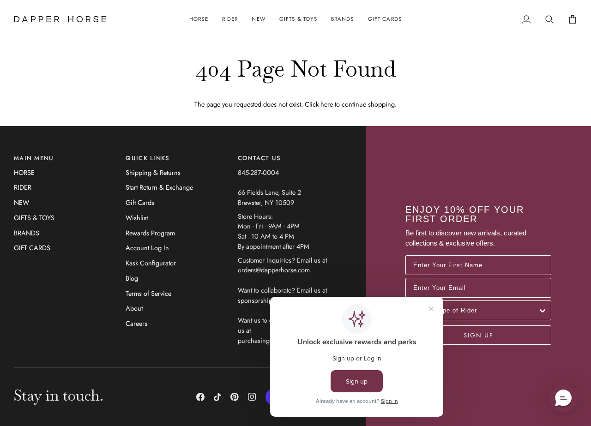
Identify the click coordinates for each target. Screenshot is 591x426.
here (326, 104)
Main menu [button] (34, 158)
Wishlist (137, 217)
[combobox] (475, 310)
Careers (136, 323)
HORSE (24, 172)
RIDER (22, 187)
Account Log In (147, 247)
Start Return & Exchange (159, 187)
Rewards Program (150, 233)
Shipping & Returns (153, 172)
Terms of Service (148, 293)
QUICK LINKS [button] (147, 158)
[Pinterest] (234, 397)
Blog (132, 278)
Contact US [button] (259, 158)
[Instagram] (252, 397)
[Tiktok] (217, 397)
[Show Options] (542, 310)
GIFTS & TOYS (34, 217)
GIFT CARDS (32, 247)
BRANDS (26, 233)
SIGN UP (478, 335)
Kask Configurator (151, 263)
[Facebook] (200, 397)
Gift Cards (140, 202)
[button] (198, 19)
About (134, 308)
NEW (21, 202)
